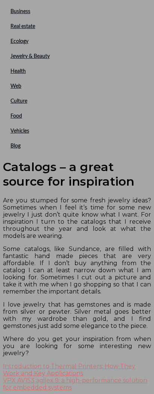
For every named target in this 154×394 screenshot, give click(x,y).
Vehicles (19, 131)
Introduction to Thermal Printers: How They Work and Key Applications (69, 370)
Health (18, 71)
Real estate (22, 26)
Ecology (19, 41)
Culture (18, 101)
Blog (15, 146)
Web (15, 86)
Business (20, 11)
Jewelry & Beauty (30, 56)
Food (16, 116)
